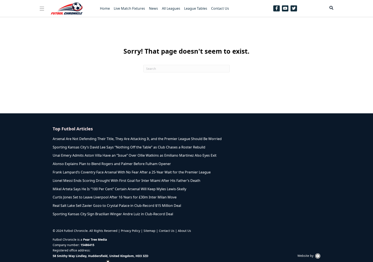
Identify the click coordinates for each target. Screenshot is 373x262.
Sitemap (149, 231)
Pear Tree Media (95, 239)
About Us (184, 231)
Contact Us (166, 231)
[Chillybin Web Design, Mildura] (317, 256)
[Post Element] (139, 139)
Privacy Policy (130, 231)
